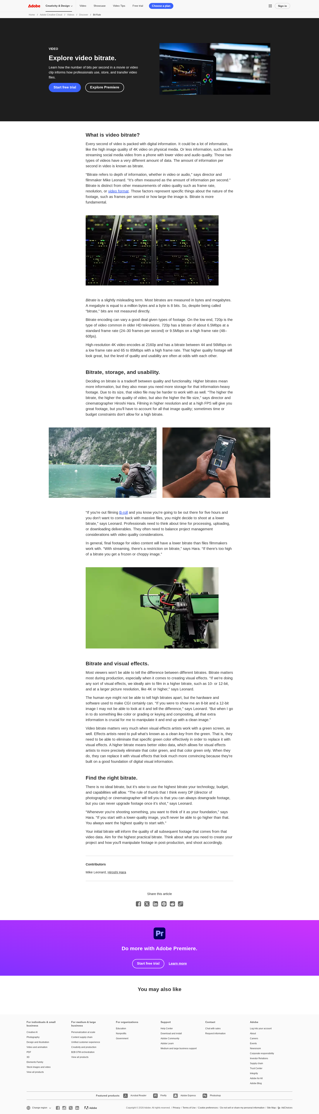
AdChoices (286, 1107)
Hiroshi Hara (117, 872)
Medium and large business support (177, 1048)
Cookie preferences (208, 1107)
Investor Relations (259, 1058)
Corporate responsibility (262, 1053)
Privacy (176, 1107)
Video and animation (37, 1047)
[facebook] (58, 1108)
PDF (29, 1052)
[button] (270, 6)
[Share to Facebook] (138, 903)
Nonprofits (121, 1033)
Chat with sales (213, 1028)
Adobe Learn (167, 1043)
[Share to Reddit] (172, 903)
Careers (254, 1038)
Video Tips (119, 5)
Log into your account (261, 1028)
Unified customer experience (85, 1042)
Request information (215, 1033)
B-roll (123, 512)
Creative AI (32, 1032)
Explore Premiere (104, 87)
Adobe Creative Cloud (51, 14)
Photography (33, 1037)
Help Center (167, 1028)
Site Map (271, 1107)
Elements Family (35, 1062)
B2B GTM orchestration (83, 1052)
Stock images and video (39, 1067)
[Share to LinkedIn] (155, 903)
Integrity (254, 1073)
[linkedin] (77, 1108)
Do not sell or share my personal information (242, 1107)
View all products (35, 1072)
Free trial (138, 5)
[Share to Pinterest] (164, 903)
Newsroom (255, 1048)
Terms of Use (189, 1107)
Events (253, 1043)
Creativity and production (83, 1047)
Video (83, 5)
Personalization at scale (83, 1032)
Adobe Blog (256, 1083)
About (253, 1033)
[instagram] (64, 1108)
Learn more (178, 963)
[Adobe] (34, 6)
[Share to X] (147, 903)
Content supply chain (81, 1037)
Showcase (100, 5)
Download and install (171, 1033)
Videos (70, 14)
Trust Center (256, 1068)
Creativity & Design (58, 5)
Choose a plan (161, 5)
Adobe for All (256, 1078)
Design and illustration (38, 1042)
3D (28, 1057)
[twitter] (71, 1108)
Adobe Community (170, 1038)
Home (32, 14)
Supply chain (256, 1063)
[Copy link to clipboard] (180, 903)
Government (122, 1038)
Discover (83, 14)
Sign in (282, 5)
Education (121, 1028)
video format (118, 191)
